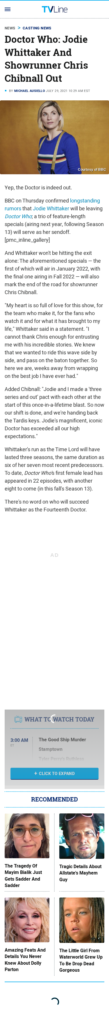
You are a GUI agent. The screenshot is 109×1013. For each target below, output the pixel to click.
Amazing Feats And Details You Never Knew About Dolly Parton (25, 960)
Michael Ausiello (29, 90)
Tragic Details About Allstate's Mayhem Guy (80, 873)
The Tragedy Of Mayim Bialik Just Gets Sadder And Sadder (23, 876)
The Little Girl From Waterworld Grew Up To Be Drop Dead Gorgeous (81, 960)
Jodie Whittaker (51, 208)
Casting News (37, 28)
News (10, 28)
